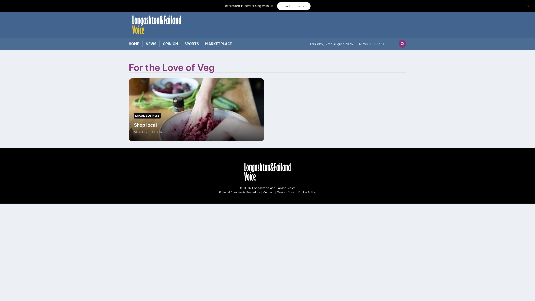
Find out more (293, 6)
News (151, 44)
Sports (192, 44)
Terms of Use (285, 192)
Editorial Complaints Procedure (239, 192)
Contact (377, 44)
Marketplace (218, 44)
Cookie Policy (307, 192)
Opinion (170, 44)
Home (134, 44)
